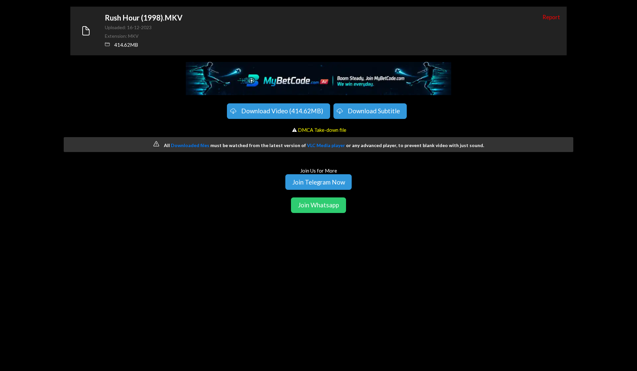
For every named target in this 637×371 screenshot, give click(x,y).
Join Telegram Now (318, 182)
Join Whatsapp (318, 205)
